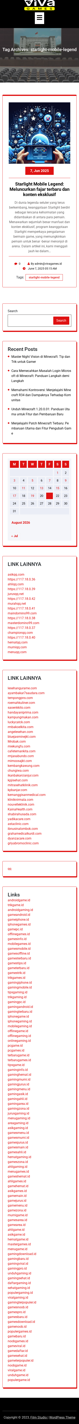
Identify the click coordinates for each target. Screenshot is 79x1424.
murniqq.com (17, 647)
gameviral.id (16, 1346)
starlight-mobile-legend (44, 277)
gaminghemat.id (19, 1075)
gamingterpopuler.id (22, 1302)
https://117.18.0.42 (21, 599)
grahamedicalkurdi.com (25, 833)
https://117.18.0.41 (21, 608)
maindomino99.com (22, 613)
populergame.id (19, 1380)
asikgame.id (16, 1234)
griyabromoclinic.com (23, 843)
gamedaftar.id (18, 1351)
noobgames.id (18, 1341)
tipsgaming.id (17, 992)
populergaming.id (20, 1293)
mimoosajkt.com (20, 761)
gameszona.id (18, 1162)
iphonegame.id (18, 1016)
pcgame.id (15, 1045)
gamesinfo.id (17, 939)
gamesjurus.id (18, 1142)
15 (57, 488)
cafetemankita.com (21, 751)
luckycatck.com (19, 722)
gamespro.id (17, 1312)
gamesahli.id (17, 1152)
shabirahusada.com (22, 814)
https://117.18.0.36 (21, 579)
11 (23, 488)
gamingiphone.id (20, 982)
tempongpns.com (20, 698)
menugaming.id (19, 1118)
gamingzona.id (18, 1108)
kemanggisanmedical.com (27, 795)
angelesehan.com (20, 732)
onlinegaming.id (19, 1041)
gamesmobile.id (19, 949)
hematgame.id (18, 1239)
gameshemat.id (19, 1176)
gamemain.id (17, 1196)
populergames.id (20, 1331)
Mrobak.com (17, 741)
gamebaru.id (17, 1336)
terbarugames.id (19, 1060)
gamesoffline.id (19, 953)
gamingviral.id (18, 1264)
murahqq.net (17, 603)
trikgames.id (16, 978)
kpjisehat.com (18, 780)
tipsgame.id (16, 1065)
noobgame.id (17, 1365)
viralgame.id (16, 1370)
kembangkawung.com (24, 766)
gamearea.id (17, 1225)
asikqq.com (16, 574)
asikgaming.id (18, 1128)
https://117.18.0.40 (21, 637)
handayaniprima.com (23, 712)
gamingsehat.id (19, 1278)
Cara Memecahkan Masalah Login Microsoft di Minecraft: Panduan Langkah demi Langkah (41, 376)
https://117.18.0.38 (21, 618)
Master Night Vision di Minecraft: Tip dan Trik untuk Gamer (40, 359)
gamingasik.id (18, 1094)
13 (41, 488)
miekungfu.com (19, 746)
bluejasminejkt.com (22, 737)
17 (14, 496)
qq (9, 869)
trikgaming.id (17, 997)
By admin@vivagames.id (46, 263)
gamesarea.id (17, 1220)
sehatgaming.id (19, 1288)
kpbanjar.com (17, 790)
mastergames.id (19, 1244)
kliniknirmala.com (20, 800)
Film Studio (39, 1417)
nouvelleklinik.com (21, 804)
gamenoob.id (17, 1327)
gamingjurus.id (18, 1084)
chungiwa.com (18, 770)
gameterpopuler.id (20, 1360)
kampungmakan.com (23, 717)
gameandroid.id (19, 915)
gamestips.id (17, 963)
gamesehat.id (17, 1356)
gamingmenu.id (19, 1089)
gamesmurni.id (18, 1138)
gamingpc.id (17, 1002)
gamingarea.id (18, 1104)
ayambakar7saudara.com (26, 693)
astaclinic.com (18, 824)
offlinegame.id (18, 1031)
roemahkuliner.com (21, 703)
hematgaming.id (19, 1157)
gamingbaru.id (18, 1259)
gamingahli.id (17, 1099)
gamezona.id (17, 1210)
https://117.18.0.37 (21, 628)
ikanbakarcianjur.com (23, 775)
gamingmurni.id (19, 1079)
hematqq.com (18, 642)
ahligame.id (16, 1230)
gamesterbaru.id (19, 958)
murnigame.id (18, 1215)
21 (49, 496)
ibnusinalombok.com (23, 829)
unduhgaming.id (19, 1273)
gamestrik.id (16, 973)
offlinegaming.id (19, 1036)
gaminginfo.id (18, 1070)
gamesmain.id (18, 1147)
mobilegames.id (19, 944)
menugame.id (17, 1249)
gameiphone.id (18, 919)
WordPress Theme (62, 1417)
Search (13, 311)
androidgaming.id (20, 910)
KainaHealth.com (20, 809)
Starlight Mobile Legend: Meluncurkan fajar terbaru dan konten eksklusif (39, 189)
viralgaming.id (18, 1297)
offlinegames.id (19, 934)
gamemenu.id (17, 1205)
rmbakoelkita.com (20, 727)
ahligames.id (17, 1181)
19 (32, 496)
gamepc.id (15, 929)
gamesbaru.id (17, 1317)
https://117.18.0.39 (21, 589)
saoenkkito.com (19, 707)
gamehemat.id (18, 1186)
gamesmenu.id (18, 1133)
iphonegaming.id (20, 1021)
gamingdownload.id (22, 1254)
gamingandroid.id (20, 1007)
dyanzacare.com (19, 838)
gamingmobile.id (20, 987)
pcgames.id (16, 1050)
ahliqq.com (16, 584)
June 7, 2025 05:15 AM (42, 268)
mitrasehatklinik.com (23, 785)
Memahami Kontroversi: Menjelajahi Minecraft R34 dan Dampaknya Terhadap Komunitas (41, 395)
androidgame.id (19, 900)
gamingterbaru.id (20, 1012)
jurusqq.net (16, 594)
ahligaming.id (17, 1167)
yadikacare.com (19, 819)
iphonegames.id (19, 924)
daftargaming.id (19, 1283)
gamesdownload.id (21, 1322)
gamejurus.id (17, 1201)
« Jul (14, 536)
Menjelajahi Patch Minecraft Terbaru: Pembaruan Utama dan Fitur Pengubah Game (41, 428)
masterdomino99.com (23, 623)
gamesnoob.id (18, 1307)
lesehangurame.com (22, 688)
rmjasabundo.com (21, 756)
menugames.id (18, 1171)
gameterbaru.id (18, 968)
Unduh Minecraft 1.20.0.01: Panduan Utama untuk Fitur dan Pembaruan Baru (40, 411)
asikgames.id (17, 1191)
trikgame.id (16, 905)
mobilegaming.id (20, 1026)
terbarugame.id (18, 1055)
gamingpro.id (17, 1268)
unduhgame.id (18, 1375)
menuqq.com (17, 652)
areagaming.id (18, 1123)
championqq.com (20, 633)
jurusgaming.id (18, 1113)
